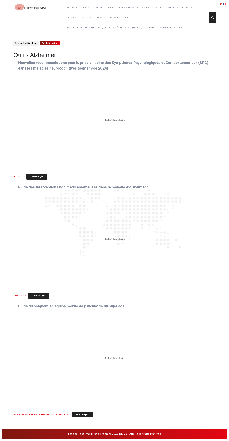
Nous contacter (171, 27)
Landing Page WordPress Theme (88, 433)
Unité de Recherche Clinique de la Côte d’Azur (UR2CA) (104, 27)
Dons (151, 27)
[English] (221, 4)
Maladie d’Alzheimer (182, 7)
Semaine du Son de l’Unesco (86, 17)
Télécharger (37, 176)
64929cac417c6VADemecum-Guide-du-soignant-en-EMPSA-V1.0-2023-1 (41, 415)
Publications (119, 17)
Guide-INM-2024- (20, 296)
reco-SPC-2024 (19, 177)
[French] (225, 4)
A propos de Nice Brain (98, 7)
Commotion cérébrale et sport (141, 7)
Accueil (72, 7)
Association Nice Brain (26, 43)
